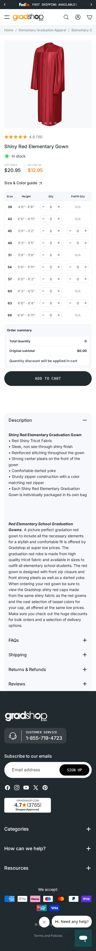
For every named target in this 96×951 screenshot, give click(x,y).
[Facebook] (7, 787)
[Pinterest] (45, 787)
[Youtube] (26, 787)
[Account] (78, 17)
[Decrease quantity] (43, 207)
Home (8, 30)
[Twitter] (36, 787)
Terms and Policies (48, 936)
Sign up (74, 770)
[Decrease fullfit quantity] (70, 231)
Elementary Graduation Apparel (42, 30)
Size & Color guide (21, 183)
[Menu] (7, 17)
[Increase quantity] (58, 207)
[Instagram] (17, 787)
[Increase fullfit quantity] (85, 231)
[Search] (66, 17)
